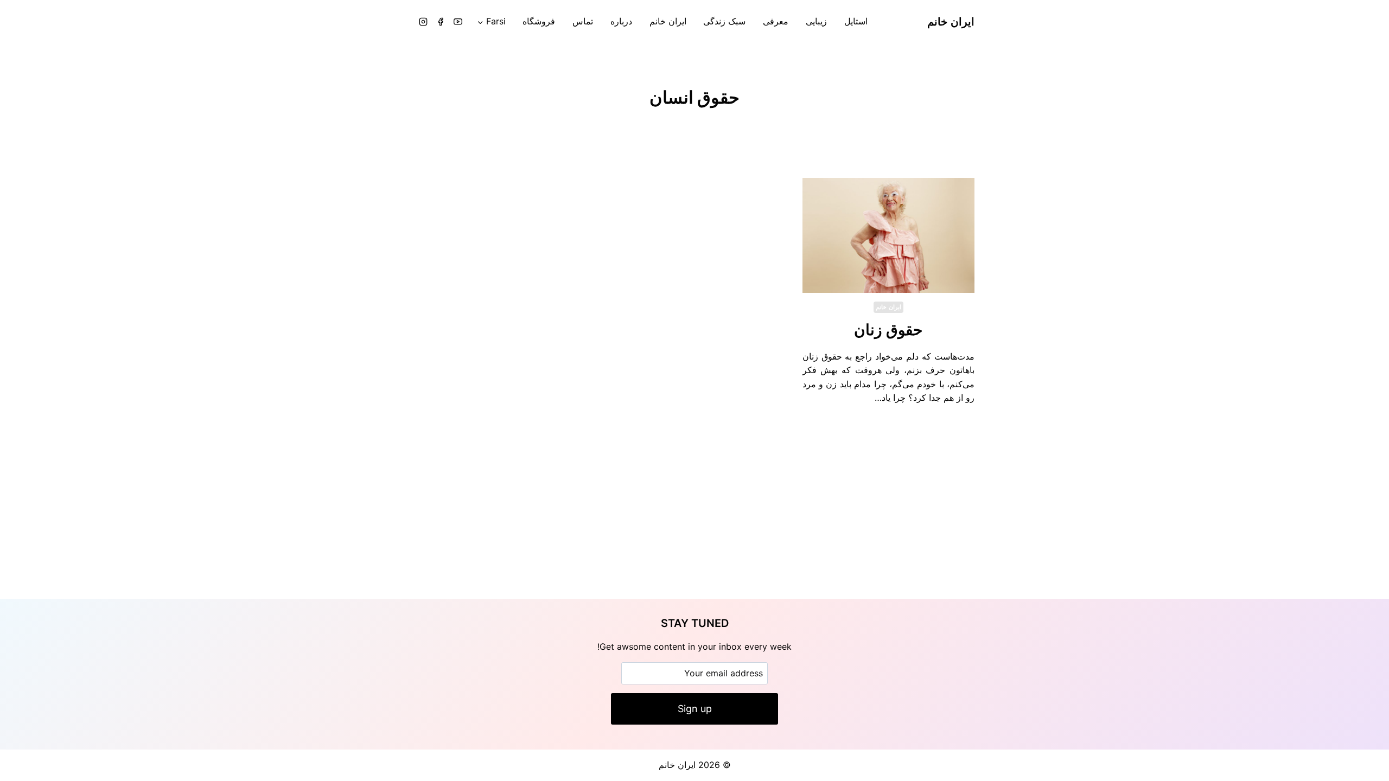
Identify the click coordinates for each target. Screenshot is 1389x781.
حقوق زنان (888, 330)
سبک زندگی (724, 21)
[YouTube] (458, 21)
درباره (621, 21)
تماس (582, 21)
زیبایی (816, 21)
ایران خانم (667, 21)
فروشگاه (539, 21)
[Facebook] (440, 21)
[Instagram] (423, 21)
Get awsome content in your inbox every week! (694, 646)
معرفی (775, 21)
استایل (856, 21)
